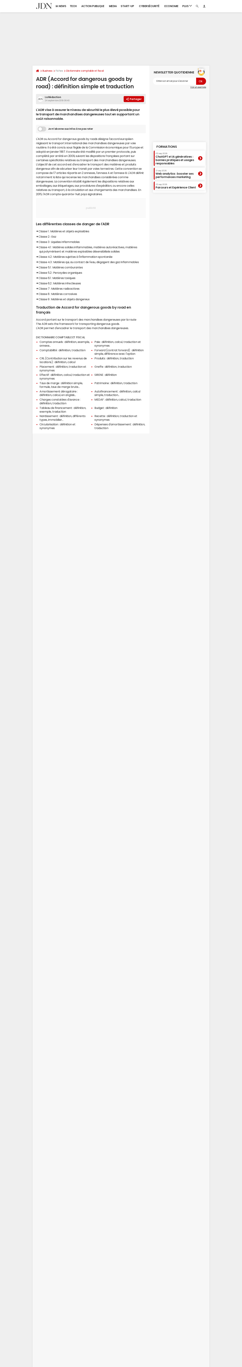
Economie (171, 6)
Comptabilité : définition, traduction (62, 350)
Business (47, 71)
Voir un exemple (198, 87)
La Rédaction (53, 97)
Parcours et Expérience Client (176, 186)
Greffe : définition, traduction (113, 366)
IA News (61, 6)
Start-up (127, 6)
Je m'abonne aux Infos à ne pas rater (70, 129)
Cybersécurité (149, 6)
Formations (166, 146)
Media (113, 6)
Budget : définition (105, 407)
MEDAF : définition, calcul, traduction (117, 399)
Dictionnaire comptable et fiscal (85, 71)
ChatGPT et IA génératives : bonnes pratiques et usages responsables (175, 159)
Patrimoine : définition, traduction (115, 383)
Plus (185, 6)
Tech (73, 6)
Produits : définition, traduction (114, 358)
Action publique (92, 6)
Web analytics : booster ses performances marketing (174, 174)
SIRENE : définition (105, 374)
